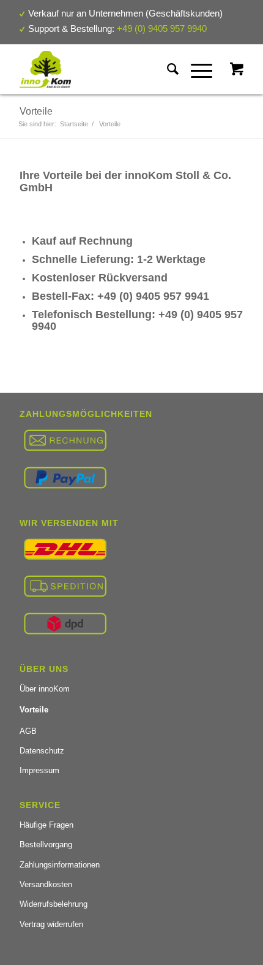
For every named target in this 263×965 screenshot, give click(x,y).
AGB (28, 731)
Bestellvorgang (46, 844)
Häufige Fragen (46, 825)
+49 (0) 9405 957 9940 (162, 28)
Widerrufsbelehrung (53, 904)
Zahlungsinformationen (60, 864)
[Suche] (167, 69)
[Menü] (195, 69)
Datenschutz (42, 750)
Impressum (39, 770)
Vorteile (36, 111)
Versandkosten (46, 884)
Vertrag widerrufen (51, 924)
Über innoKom (45, 688)
